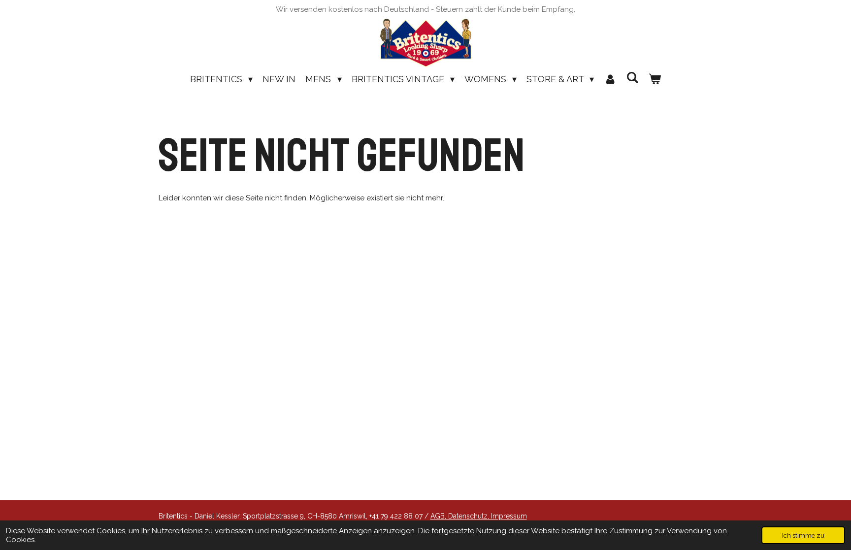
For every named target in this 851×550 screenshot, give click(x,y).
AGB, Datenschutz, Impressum (478, 516)
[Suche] (632, 77)
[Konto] (610, 79)
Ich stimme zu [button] (803, 535)
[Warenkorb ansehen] (655, 79)
